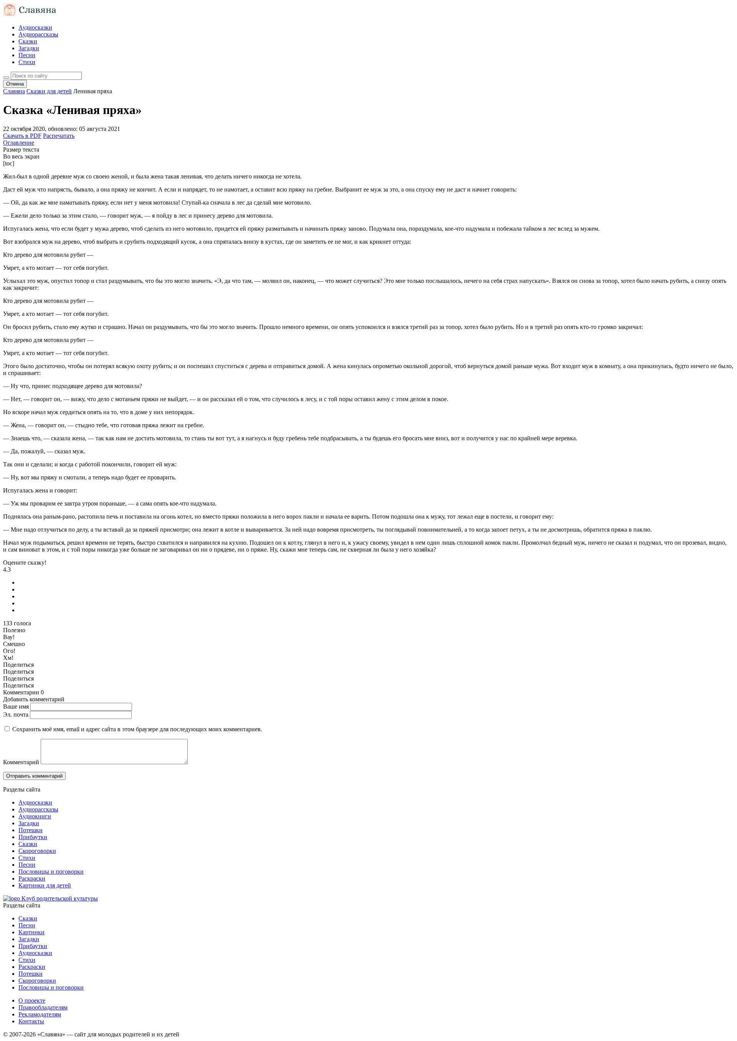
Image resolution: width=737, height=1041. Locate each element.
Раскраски (31, 878)
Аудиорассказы (38, 34)
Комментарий (21, 762)
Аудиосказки (35, 27)
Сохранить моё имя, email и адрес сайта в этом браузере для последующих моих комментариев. (137, 729)
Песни (26, 55)
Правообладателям (43, 1007)
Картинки (31, 932)
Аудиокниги (34, 816)
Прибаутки (32, 837)
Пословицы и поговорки (51, 871)
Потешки (30, 830)
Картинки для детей (44, 885)
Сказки (27, 41)
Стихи (26, 62)
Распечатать (58, 135)
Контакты (31, 1021)
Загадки (28, 48)
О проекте (31, 1000)
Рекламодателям (39, 1014)
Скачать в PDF (22, 135)
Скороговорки (37, 851)
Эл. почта (15, 714)
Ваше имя (16, 706)
